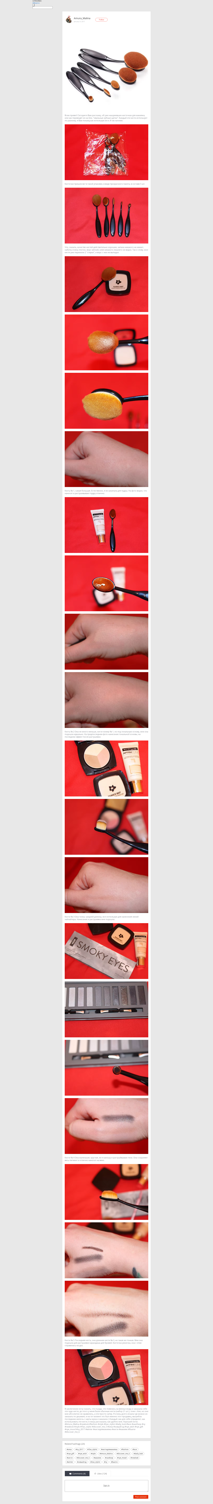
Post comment (140, 1497)
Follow (101, 20)
